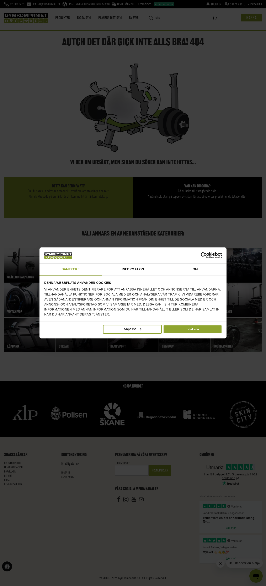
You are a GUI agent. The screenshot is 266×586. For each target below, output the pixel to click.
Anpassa (130, 329)
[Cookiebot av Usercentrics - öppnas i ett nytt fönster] (204, 255)
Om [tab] (195, 269)
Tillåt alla (192, 329)
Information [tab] (133, 269)
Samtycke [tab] (71, 269)
